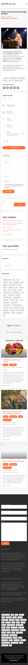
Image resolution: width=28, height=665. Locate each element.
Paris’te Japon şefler (8, 227)
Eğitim (22, 282)
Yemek (10, 307)
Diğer (8, 127)
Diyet (10, 282)
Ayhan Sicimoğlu (13, 78)
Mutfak (19, 289)
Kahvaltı (21, 287)
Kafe (16, 287)
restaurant (10, 295)
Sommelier (6, 300)
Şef (4, 315)
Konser (4, 80)
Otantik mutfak (7, 292)
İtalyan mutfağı (20, 310)
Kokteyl (14, 289)
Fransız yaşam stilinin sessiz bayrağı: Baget (13, 220)
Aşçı (14, 279)
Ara (3, 201)
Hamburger (11, 287)
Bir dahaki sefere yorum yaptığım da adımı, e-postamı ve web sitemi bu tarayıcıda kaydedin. (14, 186)
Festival (5, 284)
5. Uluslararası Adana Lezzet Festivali (12, 360)
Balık (18, 279)
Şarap (13, 312)
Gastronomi (22, 78)
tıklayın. (10, 601)
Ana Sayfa (3, 16)
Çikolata (12, 310)
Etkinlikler (9, 16)
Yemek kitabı (16, 307)
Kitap (9, 289)
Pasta (22, 292)
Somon (11, 300)
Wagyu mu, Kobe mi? (8, 234)
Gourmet (19, 284)
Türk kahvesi (6, 302)
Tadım (17, 300)
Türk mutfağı (14, 302)
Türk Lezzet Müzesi (19, 80)
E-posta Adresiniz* (5, 510)
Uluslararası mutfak (16, 305)
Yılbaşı (22, 307)
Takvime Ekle (14, 147)
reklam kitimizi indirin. (16, 594)
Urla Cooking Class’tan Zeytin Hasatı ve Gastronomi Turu (12, 412)
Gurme (5, 287)
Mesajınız (3, 521)
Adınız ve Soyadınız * (6, 504)
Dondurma (16, 282)
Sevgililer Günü (16, 297)
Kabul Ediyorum (14, 660)
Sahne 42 (10, 80)
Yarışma (5, 307)
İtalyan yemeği (7, 312)
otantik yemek (16, 292)
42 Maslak (5, 78)
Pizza (5, 295)
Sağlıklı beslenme (7, 297)
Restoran (18, 295)
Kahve (5, 289)
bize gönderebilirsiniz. (13, 589)
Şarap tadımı (19, 312)
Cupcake (5, 282)
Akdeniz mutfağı (7, 279)
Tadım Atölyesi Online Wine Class (13, 461)
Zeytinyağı (6, 310)
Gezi (20, 416)
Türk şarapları (7, 305)
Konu (2, 516)
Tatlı (21, 300)
